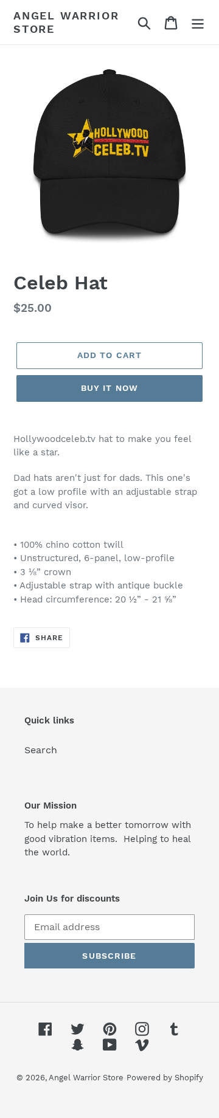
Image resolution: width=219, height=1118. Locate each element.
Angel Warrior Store (66, 22)
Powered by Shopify (165, 1077)
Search (40, 750)
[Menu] (197, 22)
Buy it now (109, 388)
